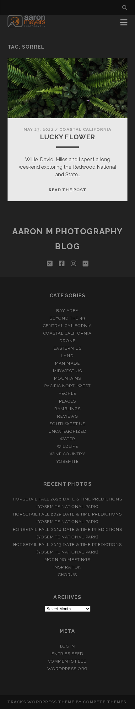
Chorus (67, 574)
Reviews (67, 416)
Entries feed (67, 653)
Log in (67, 646)
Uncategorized (67, 431)
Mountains (67, 378)
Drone (67, 340)
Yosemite (67, 461)
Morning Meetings (67, 559)
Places (67, 401)
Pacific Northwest (67, 386)
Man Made (67, 363)
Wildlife (67, 446)
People (67, 393)
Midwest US (67, 370)
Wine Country (67, 454)
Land (67, 355)
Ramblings (67, 408)
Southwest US (68, 423)
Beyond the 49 (68, 318)
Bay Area (67, 310)
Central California (67, 325)
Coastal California (85, 129)
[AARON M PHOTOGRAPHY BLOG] (27, 24)
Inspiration (67, 567)
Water (67, 439)
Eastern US (67, 348)
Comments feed (67, 661)
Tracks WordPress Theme (40, 702)
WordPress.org (67, 668)
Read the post (67, 190)
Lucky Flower (67, 137)
